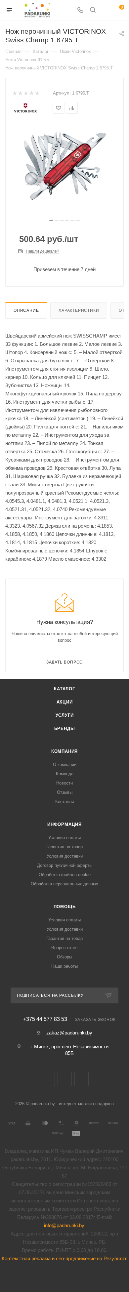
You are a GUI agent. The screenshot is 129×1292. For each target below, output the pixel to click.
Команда (64, 773)
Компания (64, 751)
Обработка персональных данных (64, 883)
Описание (26, 310)
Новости (64, 783)
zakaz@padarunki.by (69, 1032)
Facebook (65, 1079)
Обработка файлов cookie (65, 874)
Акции (65, 702)
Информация (64, 824)
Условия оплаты (64, 837)
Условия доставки (65, 856)
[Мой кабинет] (105, 10)
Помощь (65, 906)
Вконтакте (48, 1079)
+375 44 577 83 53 (45, 1019)
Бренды (64, 728)
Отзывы (64, 792)
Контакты (64, 801)
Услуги (65, 715)
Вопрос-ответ (64, 947)
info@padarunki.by (64, 1225)
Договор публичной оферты (64, 865)
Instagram (81, 1079)
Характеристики (79, 310)
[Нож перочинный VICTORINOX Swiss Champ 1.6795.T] (64, 165)
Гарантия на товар (64, 846)
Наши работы (64, 966)
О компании (64, 764)
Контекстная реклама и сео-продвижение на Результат (64, 1258)
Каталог (64, 688)
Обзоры (64, 956)
